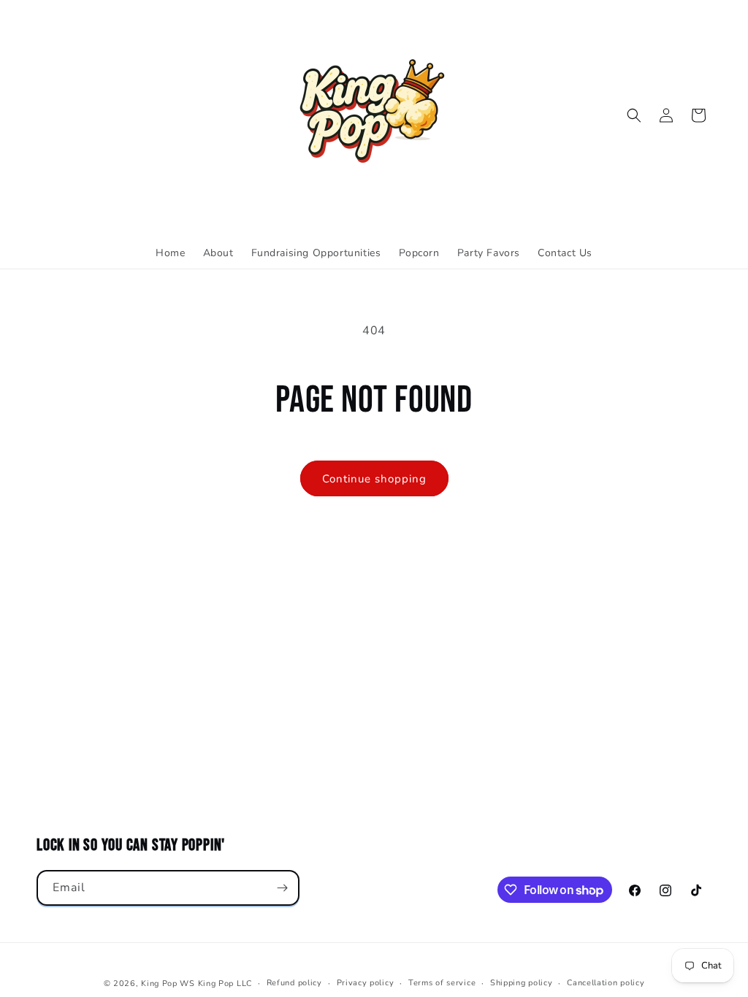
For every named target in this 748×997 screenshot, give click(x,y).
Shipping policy (521, 982)
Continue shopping (374, 478)
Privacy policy (365, 982)
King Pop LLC (225, 983)
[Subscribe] (282, 888)
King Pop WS (168, 983)
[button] (634, 115)
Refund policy (294, 982)
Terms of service (442, 982)
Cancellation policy (605, 982)
